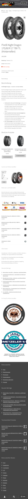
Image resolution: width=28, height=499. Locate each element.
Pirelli (4, 488)
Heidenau (5, 475)
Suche (14, 497)
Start (4, 10)
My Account (5, 374)
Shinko (4, 490)
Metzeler (5, 480)
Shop (7, 10)
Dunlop (4, 472)
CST (4, 470)
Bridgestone (6, 465)
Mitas (4, 485)
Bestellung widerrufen (8, 379)
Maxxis (4, 477)
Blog (4, 369)
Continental (6, 467)
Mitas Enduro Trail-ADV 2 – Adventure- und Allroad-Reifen (14, 272)
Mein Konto (4, 497)
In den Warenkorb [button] (7, 157)
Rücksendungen (6, 377)
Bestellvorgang (6, 372)
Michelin (5, 483)
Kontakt (5, 382)
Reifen (10, 10)
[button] (25, 18)
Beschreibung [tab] (4, 78)
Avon (4, 462)
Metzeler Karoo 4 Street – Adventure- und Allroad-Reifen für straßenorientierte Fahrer (14, 279)
